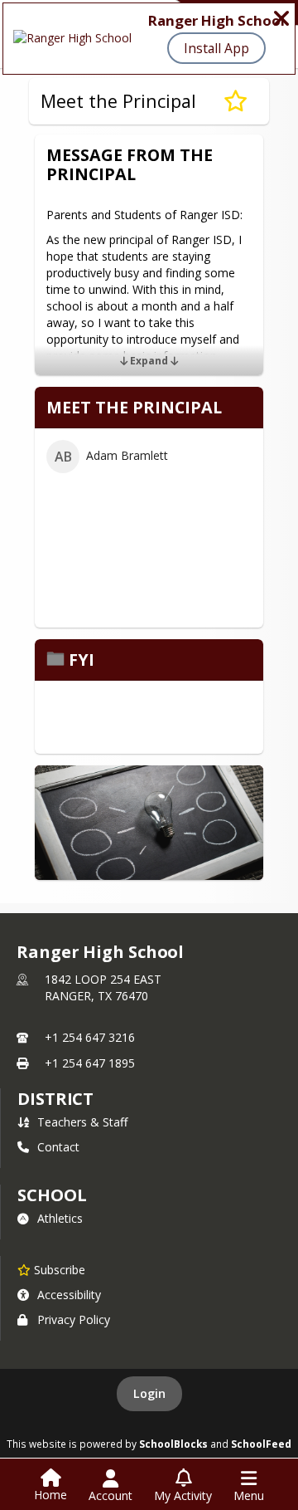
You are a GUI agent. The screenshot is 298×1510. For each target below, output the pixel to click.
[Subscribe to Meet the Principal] (235, 101)
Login (149, 1393)
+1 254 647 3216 (90, 1037)
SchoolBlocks (173, 1443)
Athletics (60, 1218)
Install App (216, 48)
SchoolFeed (261, 1443)
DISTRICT (55, 1098)
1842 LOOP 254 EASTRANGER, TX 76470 (103, 987)
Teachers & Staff (82, 1122)
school (51, 1195)
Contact (58, 1147)
